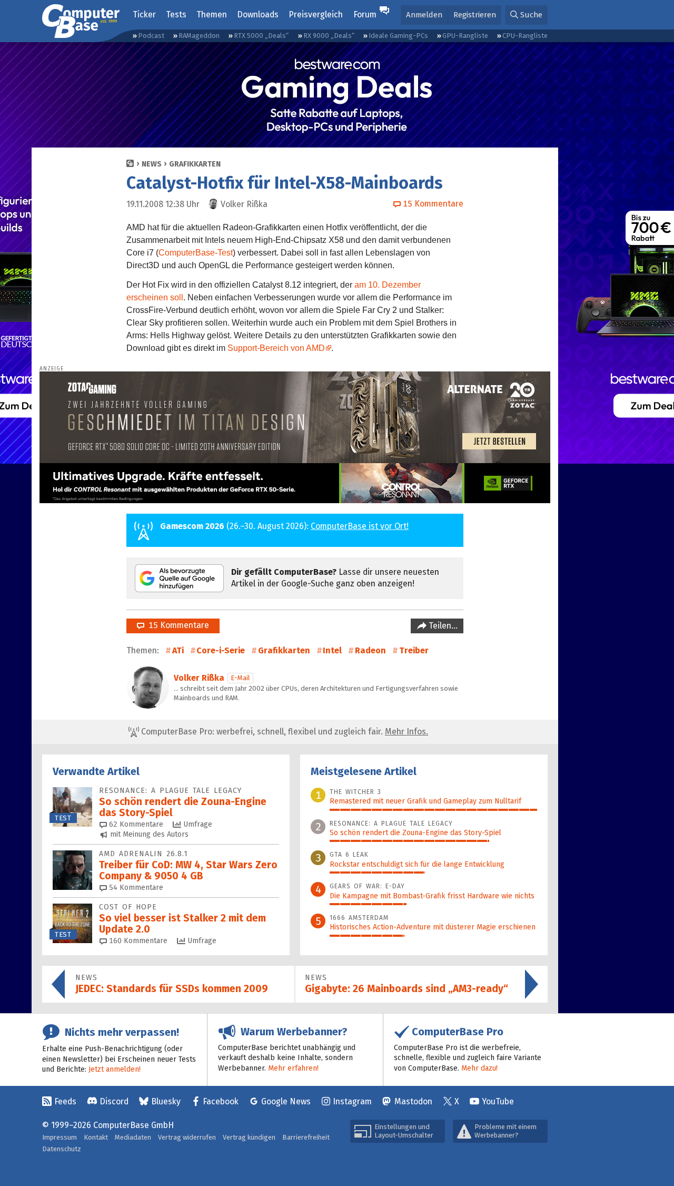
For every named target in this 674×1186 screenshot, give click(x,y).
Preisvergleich (316, 14)
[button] (526, 15)
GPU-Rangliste (465, 36)
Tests (176, 14)
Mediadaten (133, 1137)
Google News (286, 1101)
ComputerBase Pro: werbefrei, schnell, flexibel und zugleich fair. (283, 732)
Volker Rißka (199, 678)
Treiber (414, 650)
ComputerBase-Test (195, 252)
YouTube (498, 1101)
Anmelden (424, 14)
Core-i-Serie (220, 650)
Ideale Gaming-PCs (398, 36)
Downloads (258, 14)
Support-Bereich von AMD (276, 348)
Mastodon (413, 1101)
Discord (114, 1101)
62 (135, 824)
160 (137, 940)
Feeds (65, 1101)
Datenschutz (61, 1149)
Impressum (59, 1137)
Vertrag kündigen (249, 1137)
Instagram (352, 1101)
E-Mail (240, 678)
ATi (178, 650)
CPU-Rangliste (525, 36)
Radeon (370, 650)
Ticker (144, 14)
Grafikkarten (195, 164)
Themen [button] (211, 14)
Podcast (151, 36)
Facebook (221, 1101)
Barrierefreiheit (306, 1137)
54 (135, 887)
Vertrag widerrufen (187, 1137)
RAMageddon (199, 36)
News (152, 164)
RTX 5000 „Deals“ (261, 36)
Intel (332, 650)
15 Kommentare (176, 625)
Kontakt (96, 1137)
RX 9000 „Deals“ (328, 36)
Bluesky (166, 1101)
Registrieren (474, 14)
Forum (364, 14)
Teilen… (442, 626)
